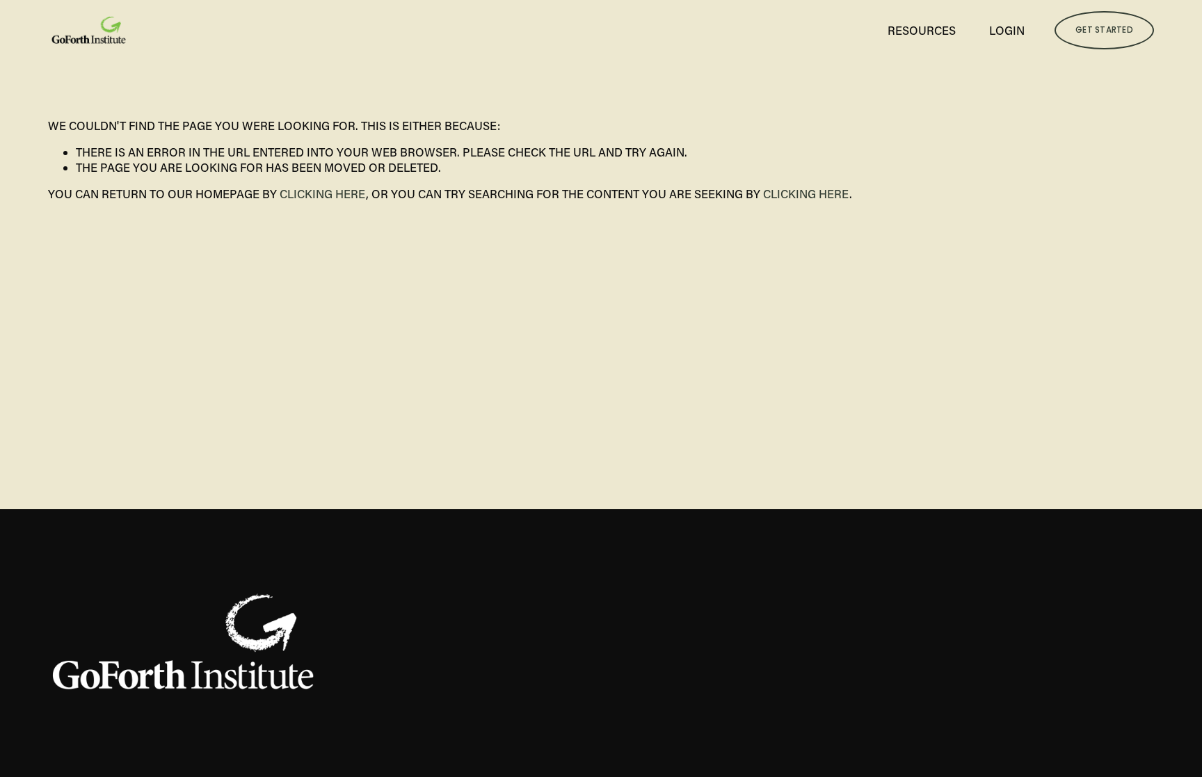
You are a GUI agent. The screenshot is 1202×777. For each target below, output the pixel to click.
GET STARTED (1104, 29)
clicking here (323, 193)
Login (1007, 30)
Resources (922, 30)
